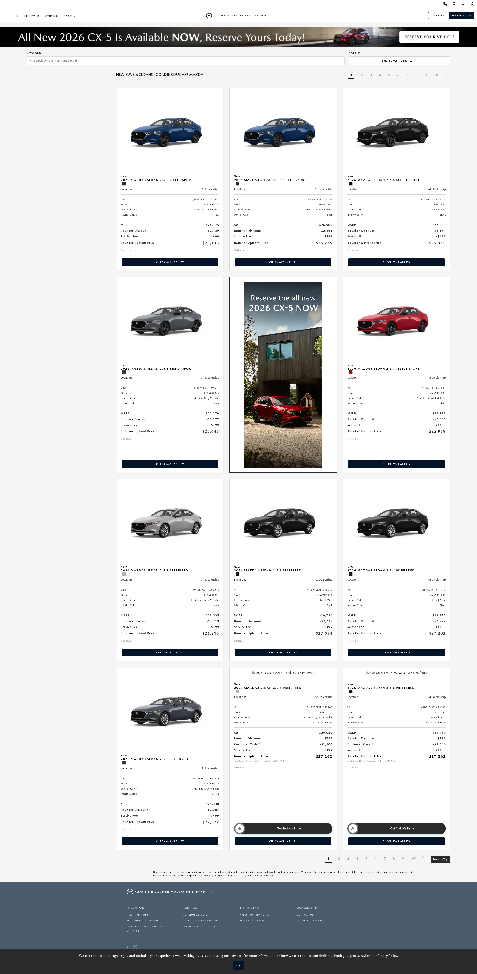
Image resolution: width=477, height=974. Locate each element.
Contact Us (305, 915)
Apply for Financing (254, 915)
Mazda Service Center (199, 927)
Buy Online (437, 15)
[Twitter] (135, 947)
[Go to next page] (446, 75)
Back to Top (440, 859)
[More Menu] (5, 16)
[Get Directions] (455, 4)
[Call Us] (446, 4)
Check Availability (170, 262)
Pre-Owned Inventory (143, 921)
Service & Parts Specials (201, 921)
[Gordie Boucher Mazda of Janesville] (210, 15)
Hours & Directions (311, 921)
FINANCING (250, 907)
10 (436, 75)
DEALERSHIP (307, 907)
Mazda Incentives (253, 921)
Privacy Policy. (388, 956)
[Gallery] (238, 37)
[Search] (464, 4)
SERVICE (190, 907)
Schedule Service (461, 15)
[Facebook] (127, 947)
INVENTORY (136, 907)
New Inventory (138, 915)
